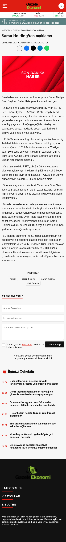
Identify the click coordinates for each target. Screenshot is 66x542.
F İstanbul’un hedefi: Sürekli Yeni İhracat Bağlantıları (32, 414)
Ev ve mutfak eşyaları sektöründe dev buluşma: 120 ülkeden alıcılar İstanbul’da (32, 403)
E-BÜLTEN (9, 504)
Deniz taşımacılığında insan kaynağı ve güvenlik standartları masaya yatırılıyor (31, 393)
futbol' (13, 279)
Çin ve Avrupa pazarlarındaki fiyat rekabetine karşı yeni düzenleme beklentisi (33, 446)
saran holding (29, 279)
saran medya (48, 279)
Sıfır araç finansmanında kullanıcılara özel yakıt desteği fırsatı (33, 425)
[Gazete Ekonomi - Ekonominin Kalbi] (33, 5)
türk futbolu (33, 283)
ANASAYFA (6, 30)
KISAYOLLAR (11, 496)
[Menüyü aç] (5, 6)
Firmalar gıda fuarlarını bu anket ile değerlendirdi (34, 22)
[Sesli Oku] (19, 48)
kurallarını (27, 344)
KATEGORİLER (12, 488)
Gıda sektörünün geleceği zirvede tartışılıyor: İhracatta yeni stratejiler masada (34, 382)
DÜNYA (16, 30)
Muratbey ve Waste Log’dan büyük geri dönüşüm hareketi (31, 435)
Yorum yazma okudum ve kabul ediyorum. (25, 346)
